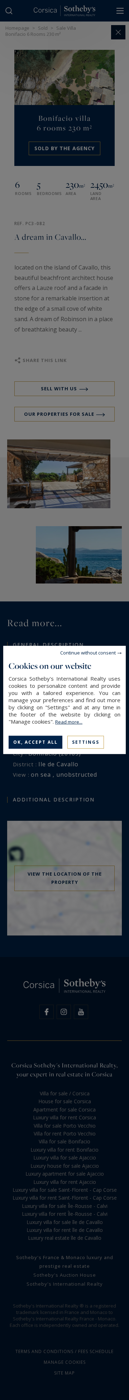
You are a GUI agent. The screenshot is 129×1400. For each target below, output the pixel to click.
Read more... (68, 722)
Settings (85, 742)
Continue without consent (88, 652)
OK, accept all (35, 742)
